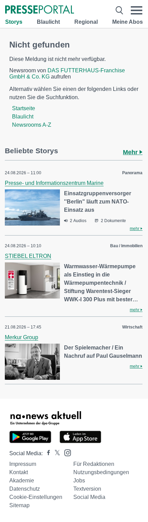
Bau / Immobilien (126, 245)
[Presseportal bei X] (55, 453)
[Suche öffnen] (119, 10)
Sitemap (19, 505)
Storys (13, 22)
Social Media (89, 497)
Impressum (22, 464)
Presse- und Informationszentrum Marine (54, 183)
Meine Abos (127, 22)
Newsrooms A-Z (31, 125)
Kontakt (18, 472)
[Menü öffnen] (136, 10)
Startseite (23, 108)
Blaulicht (48, 22)
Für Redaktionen (93, 464)
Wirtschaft (132, 327)
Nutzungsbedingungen (101, 472)
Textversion (87, 489)
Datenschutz (24, 489)
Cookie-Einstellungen (35, 497)
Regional (86, 22)
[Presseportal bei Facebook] (46, 453)
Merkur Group (21, 337)
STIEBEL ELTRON (28, 256)
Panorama (132, 172)
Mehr (131, 152)
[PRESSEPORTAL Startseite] (39, 10)
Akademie (21, 480)
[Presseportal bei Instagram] (65, 452)
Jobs (79, 480)
